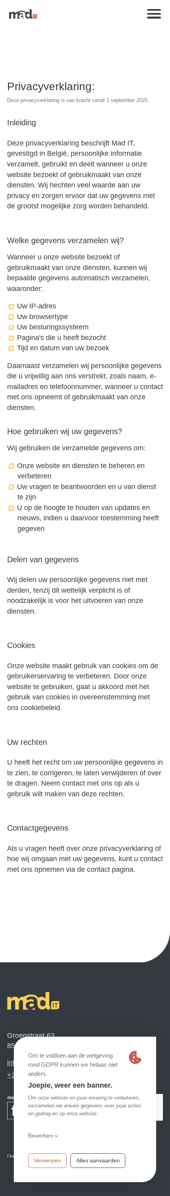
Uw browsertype (42, 317)
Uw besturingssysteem (53, 327)
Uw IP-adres (36, 306)
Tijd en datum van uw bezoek (63, 348)
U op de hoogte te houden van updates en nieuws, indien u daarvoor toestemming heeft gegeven (88, 518)
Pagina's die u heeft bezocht (61, 338)
